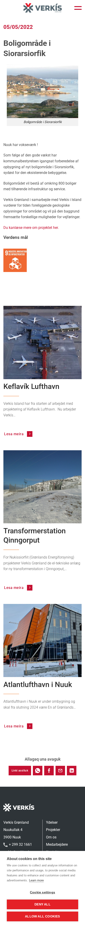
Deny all (42, 904)
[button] (78, 8)
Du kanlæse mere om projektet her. (31, 227)
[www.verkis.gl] (43, 8)
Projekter (53, 830)
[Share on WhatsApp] (37, 770)
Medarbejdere (57, 844)
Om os (51, 837)
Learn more (36, 880)
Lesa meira (14, 434)
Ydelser (52, 822)
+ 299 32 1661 (20, 844)
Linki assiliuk (20, 770)
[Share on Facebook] (49, 770)
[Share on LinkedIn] (71, 770)
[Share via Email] (60, 770)
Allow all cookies (42, 916)
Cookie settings (42, 892)
